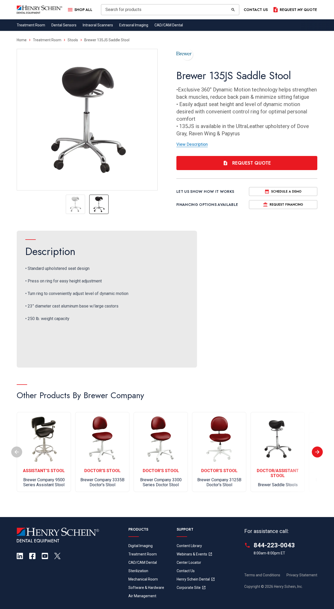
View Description (192, 144)
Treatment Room (31, 25)
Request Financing (286, 204)
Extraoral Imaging (133, 25)
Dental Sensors (63, 25)
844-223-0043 (274, 545)
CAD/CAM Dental (168, 25)
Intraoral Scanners (98, 25)
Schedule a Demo (286, 191)
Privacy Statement (302, 575)
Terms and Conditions (262, 575)
